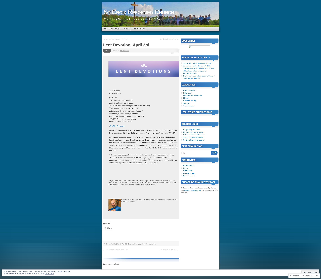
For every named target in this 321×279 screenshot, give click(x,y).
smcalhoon (124, 51)
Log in (185, 168)
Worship (125, 244)
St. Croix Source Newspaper (193, 140)
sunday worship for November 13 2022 (197, 63)
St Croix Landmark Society (193, 137)
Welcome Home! (111, 29)
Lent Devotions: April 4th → (169, 39)
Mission (186, 98)
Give (126, 29)
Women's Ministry (189, 101)
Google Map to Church (191, 130)
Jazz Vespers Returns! (191, 78)
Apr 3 (107, 51)
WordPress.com (189, 176)
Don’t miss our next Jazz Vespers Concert (198, 76)
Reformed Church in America (193, 135)
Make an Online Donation (192, 96)
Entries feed (187, 171)
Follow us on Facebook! (197, 112)
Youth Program (188, 106)
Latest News (139, 29)
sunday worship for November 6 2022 (196, 66)
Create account (188, 166)
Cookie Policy (49, 274)
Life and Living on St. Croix (193, 132)
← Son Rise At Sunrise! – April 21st (116, 39)
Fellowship (187, 93)
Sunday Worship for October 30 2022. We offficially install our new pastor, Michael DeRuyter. (198, 70)
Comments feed (189, 173)
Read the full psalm (117, 126)
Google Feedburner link (192, 190)
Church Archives (189, 90)
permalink (141, 244)
